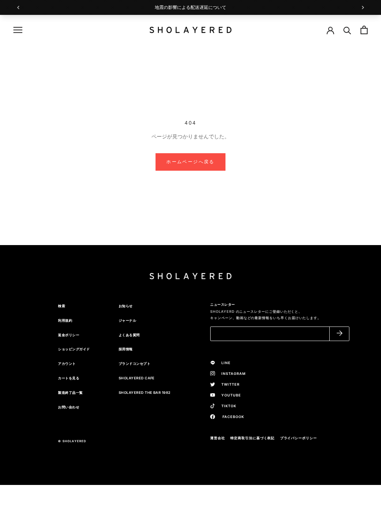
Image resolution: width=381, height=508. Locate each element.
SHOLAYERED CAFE (137, 378)
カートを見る (68, 378)
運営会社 (217, 438)
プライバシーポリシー (298, 438)
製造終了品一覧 (70, 392)
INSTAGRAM (231, 374)
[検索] (347, 30)
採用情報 (126, 349)
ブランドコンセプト (134, 363)
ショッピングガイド (74, 349)
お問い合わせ (68, 407)
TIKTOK (227, 406)
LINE (224, 363)
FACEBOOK (231, 417)
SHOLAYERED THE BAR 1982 (145, 392)
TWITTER (228, 384)
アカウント (67, 363)
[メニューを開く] (17, 30)
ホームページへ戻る (190, 161)
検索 (61, 306)
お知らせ (126, 306)
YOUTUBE (229, 395)
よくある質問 (129, 335)
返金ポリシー (68, 335)
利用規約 (65, 320)
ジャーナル (127, 320)
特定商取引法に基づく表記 (252, 438)
